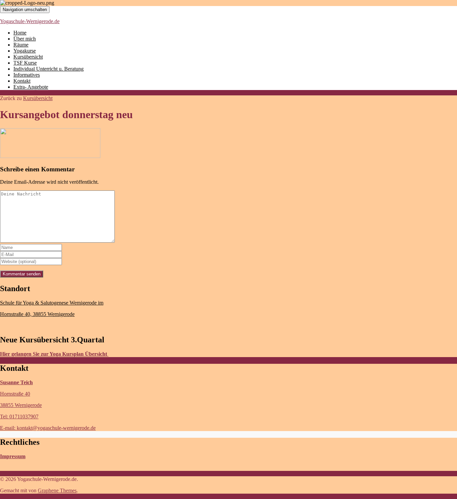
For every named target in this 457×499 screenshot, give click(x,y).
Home (19, 32)
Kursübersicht (28, 57)
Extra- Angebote (30, 87)
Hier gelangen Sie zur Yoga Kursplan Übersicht (54, 354)
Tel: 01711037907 (19, 416)
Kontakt (21, 81)
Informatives (26, 75)
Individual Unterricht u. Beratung (48, 69)
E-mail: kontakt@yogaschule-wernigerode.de (48, 428)
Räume (20, 45)
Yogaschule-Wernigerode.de (30, 21)
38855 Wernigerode (21, 405)
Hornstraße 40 (15, 394)
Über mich (24, 38)
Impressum (12, 456)
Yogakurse (24, 51)
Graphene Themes (57, 490)
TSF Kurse (25, 63)
